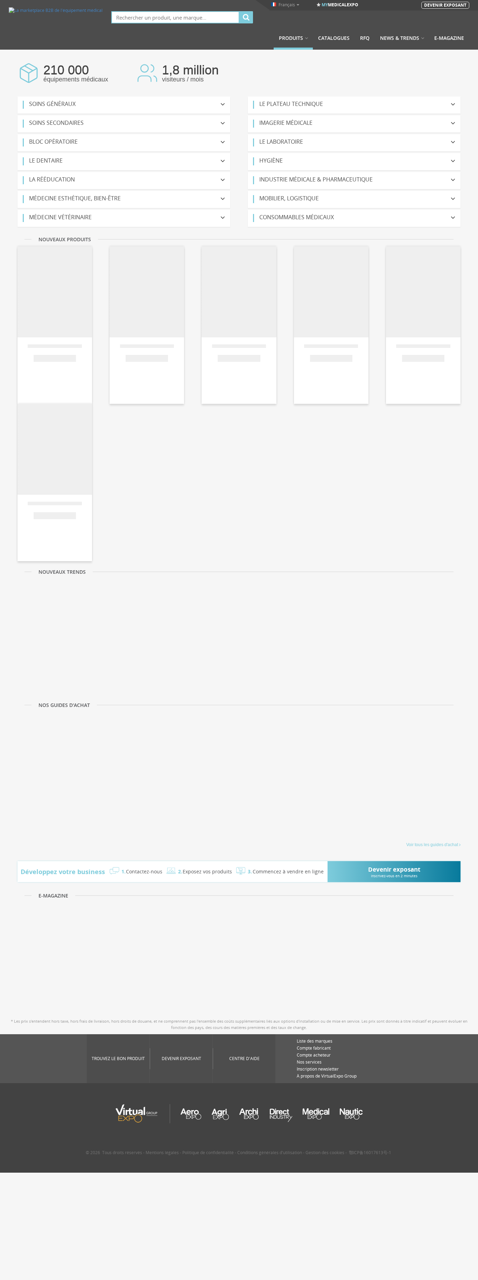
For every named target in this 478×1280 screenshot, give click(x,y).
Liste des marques (314, 1041)
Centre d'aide (244, 1058)
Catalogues (334, 38)
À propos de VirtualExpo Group (327, 1076)
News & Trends (399, 38)
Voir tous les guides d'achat (432, 844)
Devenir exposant (181, 1058)
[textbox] (175, 17)
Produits (291, 38)
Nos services (309, 1062)
